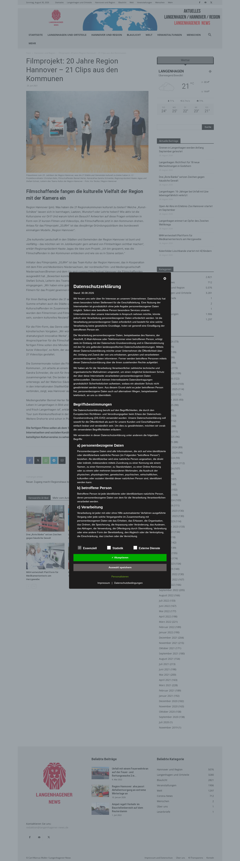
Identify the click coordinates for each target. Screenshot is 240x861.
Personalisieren (120, 576)
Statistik (117, 548)
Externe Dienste (149, 548)
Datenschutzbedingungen (128, 582)
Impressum (104, 582)
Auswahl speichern (120, 567)
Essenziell (90, 548)
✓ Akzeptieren (120, 557)
